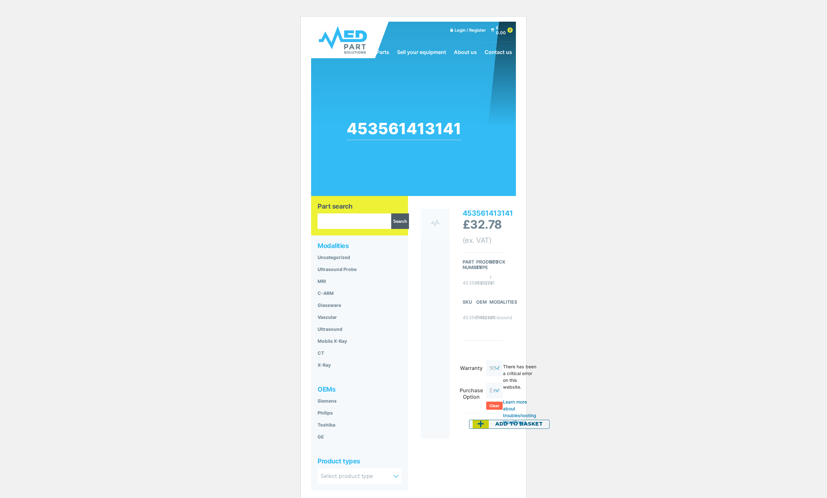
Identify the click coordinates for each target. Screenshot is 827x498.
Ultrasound (330, 329)
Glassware (329, 305)
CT (321, 353)
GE (321, 436)
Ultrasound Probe (337, 269)
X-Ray (324, 365)
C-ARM (326, 293)
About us (465, 52)
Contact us (498, 52)
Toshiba (326, 425)
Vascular (327, 317)
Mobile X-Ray (332, 341)
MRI (322, 281)
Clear (494, 405)
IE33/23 (484, 283)
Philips (325, 413)
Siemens (327, 401)
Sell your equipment (421, 52)
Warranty (471, 368)
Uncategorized (334, 257)
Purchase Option (471, 393)
